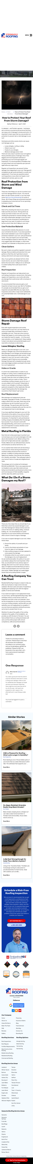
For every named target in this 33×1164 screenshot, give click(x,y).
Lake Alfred (5, 1090)
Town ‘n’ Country (16, 1090)
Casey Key (4, 1147)
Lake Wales (5, 1082)
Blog (17, 1023)
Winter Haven (5, 1070)
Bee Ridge (4, 1124)
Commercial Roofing (7, 1058)
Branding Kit (19, 1033)
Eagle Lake (5, 1093)
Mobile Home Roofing (8, 1053)
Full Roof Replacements (8, 1046)
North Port (4, 1139)
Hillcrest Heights (6, 1100)
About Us (4, 1020)
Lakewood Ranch (6, 1149)
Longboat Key (5, 1142)
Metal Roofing (20, 1044)
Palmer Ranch (5, 1152)
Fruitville (4, 1121)
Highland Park (5, 1098)
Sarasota (4, 1115)
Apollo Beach (15, 1098)
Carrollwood (15, 1085)
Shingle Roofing (20, 1041)
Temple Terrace (16, 1082)
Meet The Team (6, 1025)
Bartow (4, 1072)
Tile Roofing (19, 1046)
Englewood (5, 1137)
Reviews (4, 1031)
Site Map (18, 1028)
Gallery (4, 1033)
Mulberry (4, 1085)
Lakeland (4, 1067)
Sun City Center (16, 1103)
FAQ (3, 1028)
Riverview (14, 1072)
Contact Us (19, 1031)
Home (3, 112)
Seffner (14, 1077)
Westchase (15, 1093)
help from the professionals (13, 197)
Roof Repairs (5, 1044)
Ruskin (13, 1100)
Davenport (5, 1080)
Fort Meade (5, 1088)
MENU (27, 35)
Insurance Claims (20, 1020)
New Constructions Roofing (7, 1050)
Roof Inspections (6, 1041)
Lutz (13, 1088)
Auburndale (5, 1075)
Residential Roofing (7, 1055)
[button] (14, 626)
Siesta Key (4, 1144)
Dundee (4, 1095)
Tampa (13, 1067)
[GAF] (19, 1010)
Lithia (13, 1105)
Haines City (5, 1077)
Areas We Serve (6, 1023)
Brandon (14, 1070)
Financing (18, 1018)
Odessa (14, 1095)
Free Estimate (20, 1025)
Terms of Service (16, 1156)
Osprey (4, 1134)
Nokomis (4, 1129)
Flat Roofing (19, 1048)
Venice (3, 1131)
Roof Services (10, 113)
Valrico (13, 1075)
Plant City (14, 1080)
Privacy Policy (9, 1156)
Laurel (3, 1126)
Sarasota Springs (4, 1118)
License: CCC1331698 (16, 996)
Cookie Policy (24, 1156)
